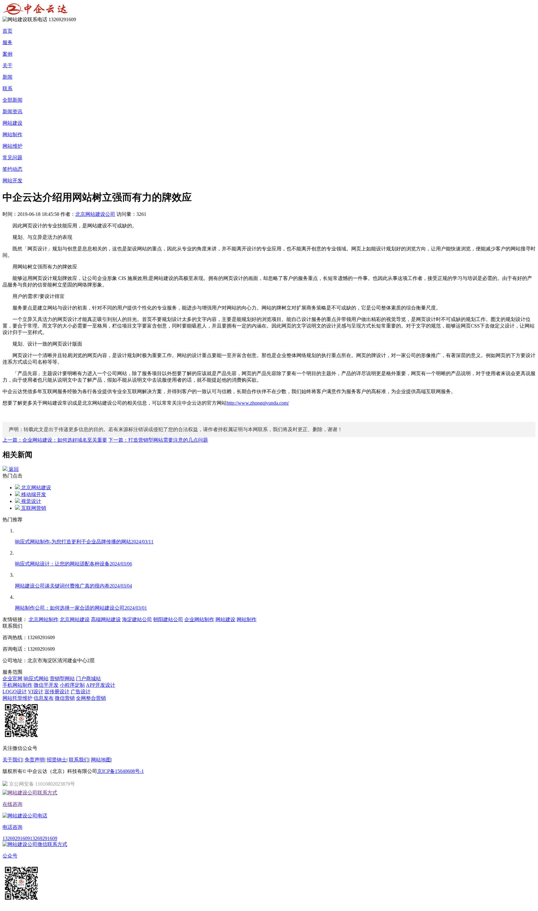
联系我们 (79, 759)
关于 (7, 65)
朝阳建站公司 (168, 619)
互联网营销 (33, 508)
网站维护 (12, 146)
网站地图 (101, 759)
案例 (7, 54)
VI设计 (35, 691)
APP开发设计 (100, 685)
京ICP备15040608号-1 (120, 771)
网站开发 (12, 180)
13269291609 (16, 838)
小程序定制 (72, 685)
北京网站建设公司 (95, 214)
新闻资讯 (12, 111)
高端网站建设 (106, 619)
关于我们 (12, 759)
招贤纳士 (57, 759)
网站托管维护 (17, 698)
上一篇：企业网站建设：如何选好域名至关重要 (54, 440)
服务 (7, 42)
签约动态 (12, 169)
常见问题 (12, 157)
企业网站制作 (199, 619)
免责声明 (35, 759)
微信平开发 (46, 685)
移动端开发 (33, 494)
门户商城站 (88, 678)
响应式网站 (36, 678)
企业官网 (12, 678)
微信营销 (65, 698)
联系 (7, 88)
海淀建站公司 (137, 619)
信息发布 (44, 698)
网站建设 (12, 123)
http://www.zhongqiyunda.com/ (258, 403)
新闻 (7, 77)
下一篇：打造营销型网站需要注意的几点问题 (158, 440)
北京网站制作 (44, 619)
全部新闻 (12, 100)
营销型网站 (62, 678)
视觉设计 (30, 501)
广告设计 (81, 691)
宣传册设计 (57, 691)
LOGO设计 (14, 691)
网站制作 (12, 134)
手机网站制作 (17, 685)
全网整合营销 (91, 698)
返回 (13, 469)
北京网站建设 (35, 487)
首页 (7, 31)
